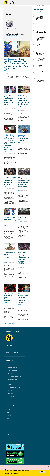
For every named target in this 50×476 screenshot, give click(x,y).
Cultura (5, 225)
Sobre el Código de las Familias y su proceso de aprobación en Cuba (9, 99)
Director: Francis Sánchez (12, 352)
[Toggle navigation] (44, 2)
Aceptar (42, 471)
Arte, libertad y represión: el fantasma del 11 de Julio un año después (23, 101)
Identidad (10, 373)
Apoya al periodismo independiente (12, 380)
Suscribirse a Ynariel (4, 326)
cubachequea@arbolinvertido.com (12, 35)
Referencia (8, 347)
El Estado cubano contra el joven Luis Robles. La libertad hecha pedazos (10, 180)
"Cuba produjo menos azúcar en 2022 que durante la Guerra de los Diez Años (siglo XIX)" (16, 63)
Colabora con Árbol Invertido (14, 376)
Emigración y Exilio (22, 136)
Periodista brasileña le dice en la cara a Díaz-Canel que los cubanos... (41, 39)
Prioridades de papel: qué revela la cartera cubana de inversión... (41, 25)
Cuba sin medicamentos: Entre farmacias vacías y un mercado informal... (41, 79)
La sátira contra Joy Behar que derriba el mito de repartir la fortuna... (40, 18)
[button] (38, 5)
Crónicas (9, 425)
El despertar (22, 217)
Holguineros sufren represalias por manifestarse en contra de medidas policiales (23, 257)
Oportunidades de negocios (14, 387)
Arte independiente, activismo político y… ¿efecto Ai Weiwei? (23, 298)
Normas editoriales (12, 370)
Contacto (10, 390)
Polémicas (7, 217)
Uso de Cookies (11, 396)
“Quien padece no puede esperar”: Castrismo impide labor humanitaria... (40, 52)
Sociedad (19, 110)
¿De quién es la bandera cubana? (10, 219)
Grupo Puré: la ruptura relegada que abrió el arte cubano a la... (41, 31)
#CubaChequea (14, 33)
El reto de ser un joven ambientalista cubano (10, 255)
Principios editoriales (12, 367)
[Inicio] (10, 2)
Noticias (9, 415)
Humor (8, 422)
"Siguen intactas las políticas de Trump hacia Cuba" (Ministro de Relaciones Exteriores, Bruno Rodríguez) (9, 143)
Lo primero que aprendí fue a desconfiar (39, 66)
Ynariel (5, 70)
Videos (8, 434)
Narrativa (9, 431)
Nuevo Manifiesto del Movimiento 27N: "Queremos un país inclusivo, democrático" (24, 181)
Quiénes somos (11, 364)
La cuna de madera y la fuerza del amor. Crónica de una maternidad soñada (40, 60)
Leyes (6, 95)
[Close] (48, 466)
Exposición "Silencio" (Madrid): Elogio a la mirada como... (40, 73)
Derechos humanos (21, 96)
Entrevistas (9, 418)
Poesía (8, 428)
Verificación (10, 58)
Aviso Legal (10, 393)
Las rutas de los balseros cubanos (24, 138)
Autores (9, 384)
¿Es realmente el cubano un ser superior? (39, 46)
